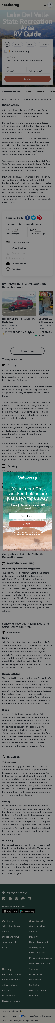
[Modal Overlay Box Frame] (27, 511)
